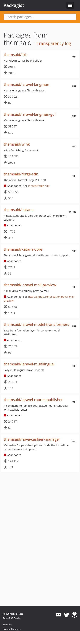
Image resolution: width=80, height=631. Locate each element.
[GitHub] (74, 615)
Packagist (14, 5)
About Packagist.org (13, 613)
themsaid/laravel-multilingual (29, 364)
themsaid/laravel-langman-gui (29, 114)
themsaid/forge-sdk (21, 174)
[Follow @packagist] (66, 615)
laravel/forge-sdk (38, 186)
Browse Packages (12, 629)
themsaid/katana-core (23, 249)
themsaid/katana (18, 209)
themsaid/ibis (16, 54)
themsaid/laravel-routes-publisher (33, 399)
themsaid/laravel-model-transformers (36, 324)
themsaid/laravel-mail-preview (30, 284)
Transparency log (54, 43)
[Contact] (58, 615)
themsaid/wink (17, 144)
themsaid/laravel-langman (26, 84)
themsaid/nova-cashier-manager (32, 439)
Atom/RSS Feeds (11, 618)
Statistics (7, 624)
